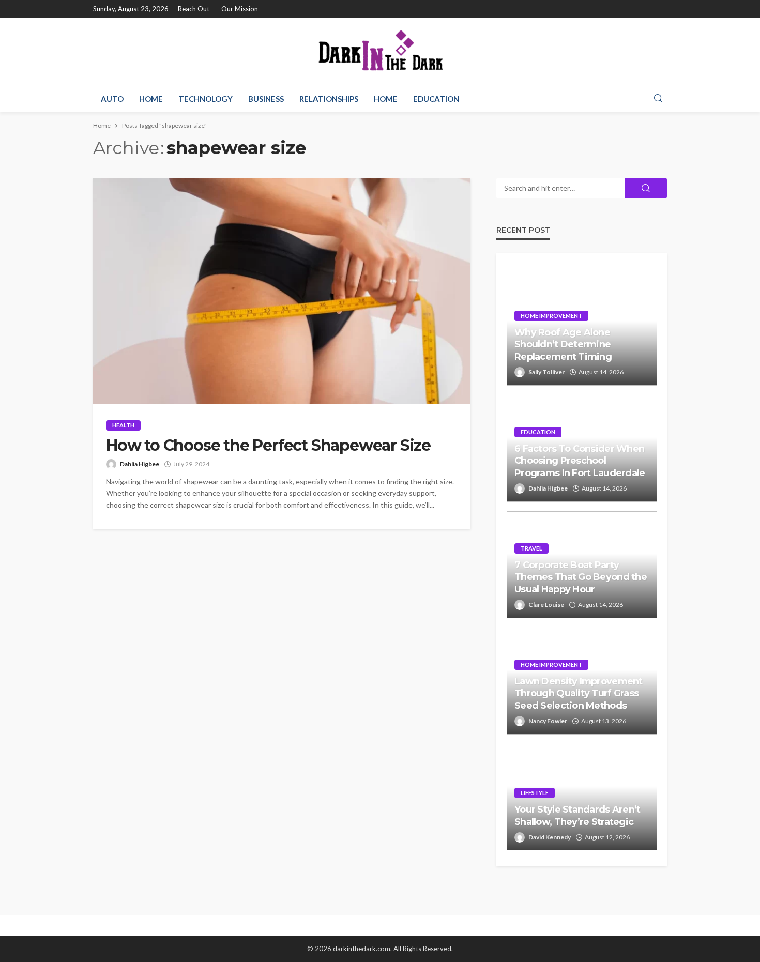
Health (123, 425)
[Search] (658, 98)
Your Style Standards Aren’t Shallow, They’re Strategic (577, 815)
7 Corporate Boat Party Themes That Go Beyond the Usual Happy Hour (580, 577)
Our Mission (239, 9)
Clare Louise (546, 604)
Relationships (328, 98)
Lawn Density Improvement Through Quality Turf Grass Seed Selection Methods (578, 693)
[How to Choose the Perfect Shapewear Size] (281, 291)
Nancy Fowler (547, 721)
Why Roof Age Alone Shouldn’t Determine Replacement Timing (563, 344)
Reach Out (193, 9)
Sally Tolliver (546, 372)
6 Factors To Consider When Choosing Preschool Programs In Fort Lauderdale (579, 461)
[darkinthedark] (379, 51)
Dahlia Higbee (139, 464)
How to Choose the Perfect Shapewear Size (268, 445)
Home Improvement (551, 315)
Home (151, 98)
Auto (112, 98)
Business (266, 98)
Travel (531, 548)
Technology (205, 98)
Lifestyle (535, 792)
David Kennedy (549, 837)
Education (436, 98)
